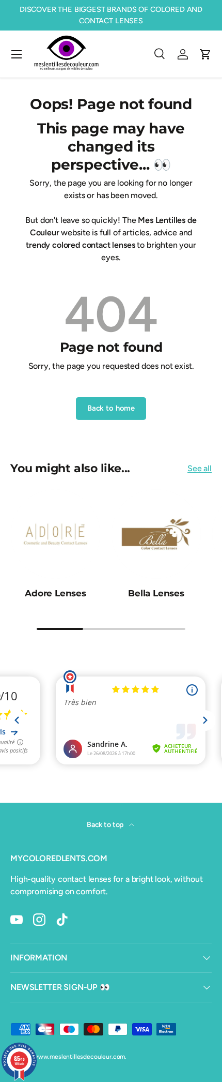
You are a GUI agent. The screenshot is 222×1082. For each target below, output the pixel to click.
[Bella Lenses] (156, 534)
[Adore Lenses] (55, 534)
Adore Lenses (55, 593)
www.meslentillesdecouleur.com (79, 1056)
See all (199, 468)
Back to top (106, 824)
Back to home (111, 408)
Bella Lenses (156, 593)
